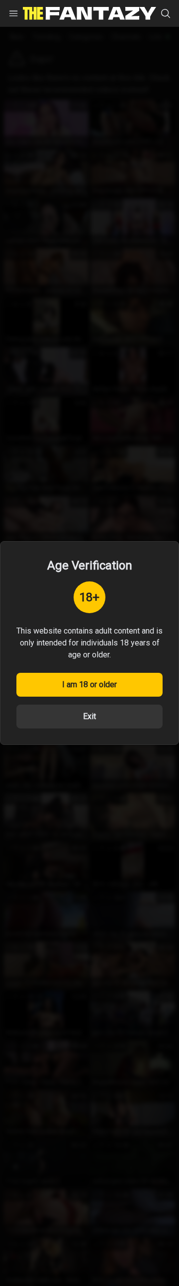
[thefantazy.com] (89, 13)
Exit (89, 716)
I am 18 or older (89, 684)
